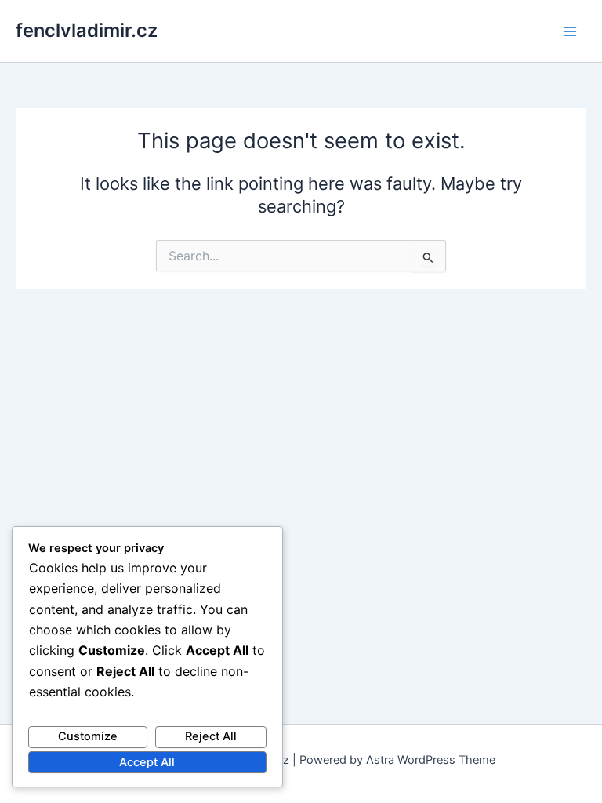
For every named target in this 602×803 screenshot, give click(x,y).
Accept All (147, 762)
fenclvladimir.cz (87, 30)
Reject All (211, 736)
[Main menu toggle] (569, 31)
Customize (88, 736)
